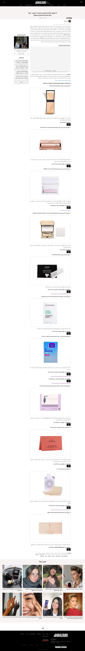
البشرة (59, 553)
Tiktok (57, 642)
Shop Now (69, 124)
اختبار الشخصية (29, 5)
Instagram (53, 641)
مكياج (56, 553)
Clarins (49, 556)
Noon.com (42, 554)
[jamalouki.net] (42, 2)
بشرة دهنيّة (48, 553)
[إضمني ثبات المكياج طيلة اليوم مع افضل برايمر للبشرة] (32, 604)
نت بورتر (39, 553)
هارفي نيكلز (65, 554)
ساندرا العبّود (66, 20)
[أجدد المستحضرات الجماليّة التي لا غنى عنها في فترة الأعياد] (12, 576)
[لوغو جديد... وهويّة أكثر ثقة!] (50, 58)
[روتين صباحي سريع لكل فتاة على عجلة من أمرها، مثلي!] (52, 604)
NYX (46, 556)
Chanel (53, 556)
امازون (43, 553)
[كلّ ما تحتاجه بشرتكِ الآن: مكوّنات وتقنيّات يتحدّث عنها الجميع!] (52, 576)
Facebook (63, 641)
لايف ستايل (38, 5)
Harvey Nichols (64, 556)
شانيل (61, 554)
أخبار (45, 5)
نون (36, 553)
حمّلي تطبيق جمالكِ (61, 644)
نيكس (53, 554)
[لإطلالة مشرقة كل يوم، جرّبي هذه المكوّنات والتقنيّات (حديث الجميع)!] (32, 576)
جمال (58, 5)
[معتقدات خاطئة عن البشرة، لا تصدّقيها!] (73, 576)
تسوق (52, 553)
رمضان (20, 5)
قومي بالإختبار (21, 53)
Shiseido (42, 556)
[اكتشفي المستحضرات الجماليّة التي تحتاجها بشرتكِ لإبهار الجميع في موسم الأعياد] (73, 604)
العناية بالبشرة (65, 553)
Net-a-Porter (58, 556)
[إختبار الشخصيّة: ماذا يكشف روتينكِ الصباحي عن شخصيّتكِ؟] (21, 42)
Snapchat (68, 641)
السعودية (51, 5)
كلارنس (57, 554)
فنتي (46, 554)
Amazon (37, 554)
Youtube (53, 642)
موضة (64, 5)
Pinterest (58, 641)
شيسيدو (49, 554)
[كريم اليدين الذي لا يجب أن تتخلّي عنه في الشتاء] (12, 604)
